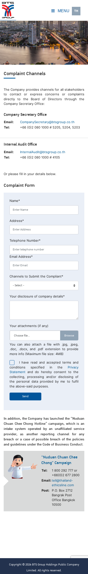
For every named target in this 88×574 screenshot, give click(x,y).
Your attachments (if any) (29, 326)
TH (76, 11)
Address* (17, 221)
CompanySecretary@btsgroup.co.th (47, 122)
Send (25, 396)
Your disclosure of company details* (37, 296)
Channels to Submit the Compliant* (36, 276)
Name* (15, 201)
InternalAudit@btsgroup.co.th (42, 152)
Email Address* (21, 256)
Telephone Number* (25, 240)
